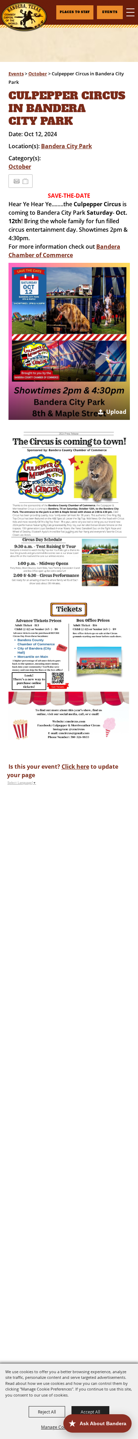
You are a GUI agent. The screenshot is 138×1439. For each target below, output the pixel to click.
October (37, 73)
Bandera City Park (66, 146)
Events (16, 73)
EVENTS (109, 12)
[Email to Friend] (16, 181)
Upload (116, 412)
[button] (69, 341)
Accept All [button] (90, 1412)
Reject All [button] (47, 1412)
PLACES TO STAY (75, 12)
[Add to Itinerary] (26, 181)
